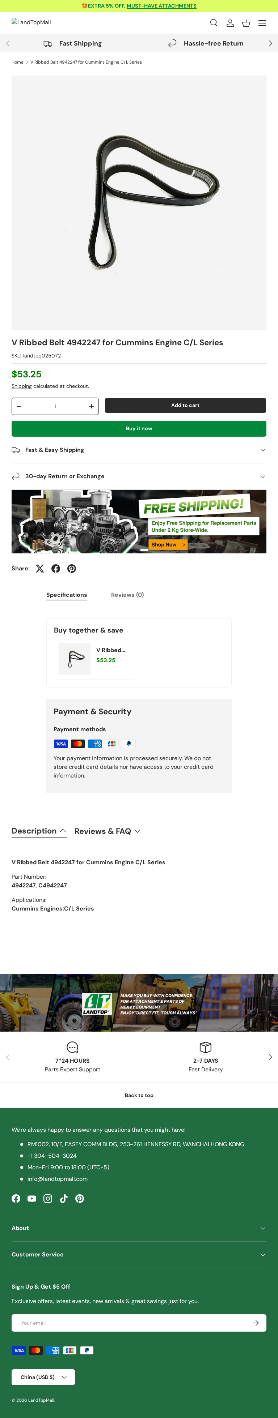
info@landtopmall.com (58, 1179)
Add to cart (185, 405)
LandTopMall (41, 1400)
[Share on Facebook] (56, 569)
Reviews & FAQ (103, 831)
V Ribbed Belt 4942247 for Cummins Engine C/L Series (86, 62)
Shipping (22, 386)
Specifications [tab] (66, 595)
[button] (246, 23)
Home (18, 62)
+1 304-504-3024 (52, 1156)
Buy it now (139, 428)
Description (34, 831)
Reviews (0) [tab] (127, 595)
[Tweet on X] (40, 569)
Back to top (139, 1095)
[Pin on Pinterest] (72, 569)
